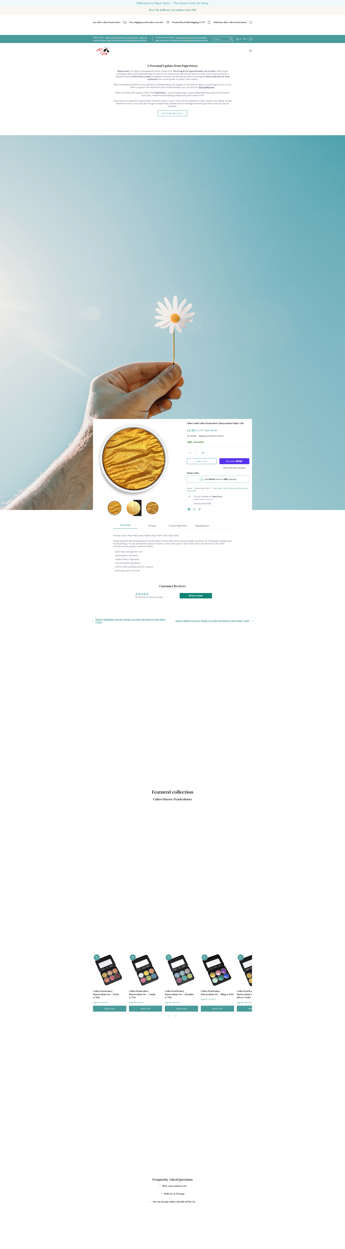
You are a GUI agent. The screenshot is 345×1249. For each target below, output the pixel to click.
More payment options (234, 467)
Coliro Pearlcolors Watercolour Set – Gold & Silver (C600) (250, 994)
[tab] (125, 526)
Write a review (196, 595)
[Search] (231, 39)
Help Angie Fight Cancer (172, 113)
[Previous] (98, 459)
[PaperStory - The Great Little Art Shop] (104, 50)
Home (189, 488)
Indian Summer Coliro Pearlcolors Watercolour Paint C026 (130, 621)
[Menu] (250, 50)
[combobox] (221, 39)
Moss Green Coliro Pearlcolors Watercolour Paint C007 (213, 621)
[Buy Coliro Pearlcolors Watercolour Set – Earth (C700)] (109, 970)
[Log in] (250, 39)
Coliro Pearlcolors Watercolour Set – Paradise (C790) (179, 994)
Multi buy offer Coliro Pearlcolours (200, 22)
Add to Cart (202, 461)
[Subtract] (190, 453)
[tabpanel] (172, 552)
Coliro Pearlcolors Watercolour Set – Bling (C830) (217, 992)
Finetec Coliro (193, 473)
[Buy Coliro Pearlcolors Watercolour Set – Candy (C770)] (145, 970)
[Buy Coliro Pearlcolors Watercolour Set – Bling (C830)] (217, 970)
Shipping (202, 436)
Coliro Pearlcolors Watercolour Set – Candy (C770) (142, 994)
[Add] (203, 453)
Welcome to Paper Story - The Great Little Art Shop (172, 3)
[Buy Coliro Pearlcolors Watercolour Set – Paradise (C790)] (181, 970)
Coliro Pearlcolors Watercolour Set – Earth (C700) (106, 994)
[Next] (169, 459)
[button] (189, 509)
